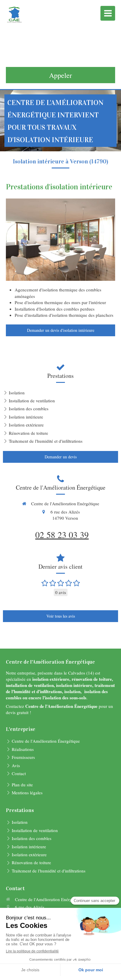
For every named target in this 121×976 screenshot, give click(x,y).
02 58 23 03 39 (62, 534)
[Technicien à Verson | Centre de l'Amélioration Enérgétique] (15, 15)
